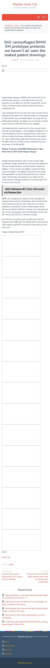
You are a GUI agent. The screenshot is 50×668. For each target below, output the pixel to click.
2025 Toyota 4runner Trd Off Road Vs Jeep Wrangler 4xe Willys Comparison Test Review (24, 603)
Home (7, 641)
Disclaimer (8, 653)
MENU (43, 17)
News (11, 564)
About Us (8, 649)
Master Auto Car (25, 4)
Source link (6, 557)
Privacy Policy (10, 645)
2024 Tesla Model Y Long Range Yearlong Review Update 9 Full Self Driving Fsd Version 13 (25, 596)
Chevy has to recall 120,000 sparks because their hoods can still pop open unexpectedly (37, 576)
